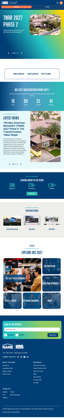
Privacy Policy (7, 412)
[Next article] (21, 164)
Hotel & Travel (7, 374)
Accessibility (37, 377)
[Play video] (45, 24)
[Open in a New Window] (45, 136)
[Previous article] (9, 164)
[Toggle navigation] (61, 2)
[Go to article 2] (15, 164)
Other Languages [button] (15, 395)
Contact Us (6, 365)
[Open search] (57, 2)
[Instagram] (27, 357)
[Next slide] (21, 53)
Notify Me (16, 7)
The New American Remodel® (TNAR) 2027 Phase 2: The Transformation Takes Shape (14, 128)
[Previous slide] (8, 53)
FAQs (34, 374)
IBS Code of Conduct (39, 365)
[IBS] (5, 2)
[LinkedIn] (21, 357)
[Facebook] (18, 357)
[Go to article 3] (17, 164)
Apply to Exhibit (7, 371)
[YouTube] (24, 357)
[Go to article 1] (13, 164)
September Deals (8, 368)
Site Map (36, 383)
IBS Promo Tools (38, 371)
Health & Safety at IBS (39, 368)
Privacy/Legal (37, 380)
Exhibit (47, 7)
